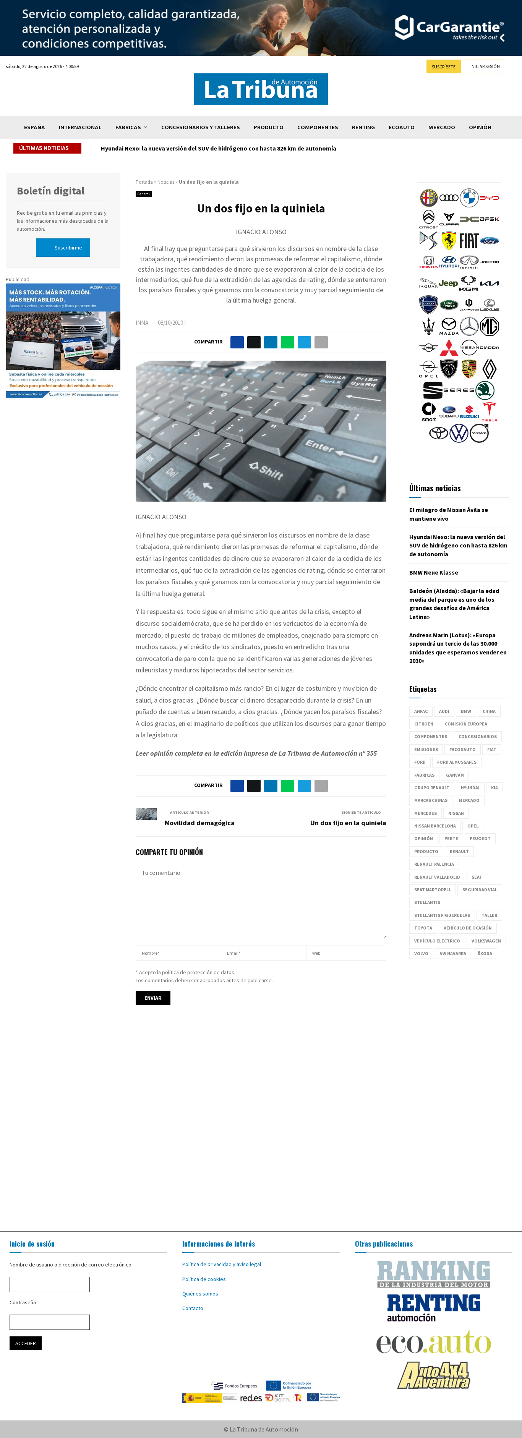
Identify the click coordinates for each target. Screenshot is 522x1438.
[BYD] (489, 205)
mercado (469, 800)
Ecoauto (402, 127)
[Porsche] (469, 376)
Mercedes (425, 813)
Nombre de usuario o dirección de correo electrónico (70, 1264)
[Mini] (428, 355)
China (489, 711)
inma (142, 322)
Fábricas (128, 127)
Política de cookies (204, 1279)
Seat (477, 877)
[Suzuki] (469, 419)
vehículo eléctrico (437, 941)
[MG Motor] (489, 333)
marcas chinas (430, 800)
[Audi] (449, 205)
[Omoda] (489, 355)
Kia (494, 787)
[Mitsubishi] (449, 355)
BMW (466, 711)
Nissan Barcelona (435, 826)
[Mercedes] (469, 333)
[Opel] (428, 376)
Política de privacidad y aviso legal (221, 1264)
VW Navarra (453, 953)
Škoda (485, 953)
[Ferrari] (449, 248)
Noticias (165, 182)
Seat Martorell (432, 889)
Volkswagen (486, 941)
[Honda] (428, 269)
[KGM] (468, 291)
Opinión (480, 127)
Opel (472, 826)
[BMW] (469, 205)
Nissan (456, 813)
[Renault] (489, 376)
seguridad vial (479, 889)
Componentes (317, 127)
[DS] (428, 248)
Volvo (421, 953)
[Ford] (489, 248)
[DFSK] (489, 226)
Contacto (192, 1308)
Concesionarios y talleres (200, 127)
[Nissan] (469, 355)
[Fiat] (469, 248)
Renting (363, 127)
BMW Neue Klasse (125, 148)
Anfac (421, 711)
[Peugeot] (449, 376)
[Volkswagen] (459, 440)
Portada (144, 182)
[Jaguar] (428, 291)
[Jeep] (448, 291)
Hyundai (470, 787)
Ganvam (455, 775)
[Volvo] (479, 440)
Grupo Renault (431, 787)
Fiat (491, 749)
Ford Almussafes (457, 762)
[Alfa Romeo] (428, 205)
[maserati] (428, 333)
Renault (459, 851)
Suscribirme (68, 247)
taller (489, 915)
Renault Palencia (434, 864)
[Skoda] (484, 398)
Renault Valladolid (437, 877)
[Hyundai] (449, 269)
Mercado (441, 127)
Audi (444, 711)
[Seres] (459, 398)
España (34, 127)
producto (426, 851)
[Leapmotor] (469, 312)
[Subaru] (449, 419)
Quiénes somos (200, 1293)
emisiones (426, 749)
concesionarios (478, 736)
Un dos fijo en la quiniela (348, 822)
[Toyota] (438, 440)
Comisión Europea (466, 724)
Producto (269, 127)
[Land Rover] (449, 312)
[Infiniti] (469, 269)
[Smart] (428, 419)
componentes (430, 736)
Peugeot (480, 838)
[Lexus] (489, 312)
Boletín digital (50, 191)
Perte (451, 838)
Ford (420, 762)
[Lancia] (428, 312)
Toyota (423, 928)
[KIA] (489, 291)
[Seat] (433, 398)
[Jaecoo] (489, 269)
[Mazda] (449, 333)
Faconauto (462, 749)
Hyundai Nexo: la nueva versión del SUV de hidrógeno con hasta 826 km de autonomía (458, 545)
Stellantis (427, 902)
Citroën (423, 724)
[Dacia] (469, 226)
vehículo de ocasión (468, 928)
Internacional (80, 127)
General (144, 193)
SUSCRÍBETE (444, 67)
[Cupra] (449, 226)
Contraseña (23, 1302)
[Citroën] (428, 226)
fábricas (424, 775)
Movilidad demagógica (200, 822)
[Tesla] (489, 419)
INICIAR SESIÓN (485, 66)
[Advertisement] (261, 1125)
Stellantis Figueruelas (442, 915)
